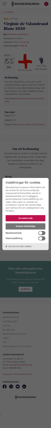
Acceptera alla (25, 218)
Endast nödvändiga (25, 226)
